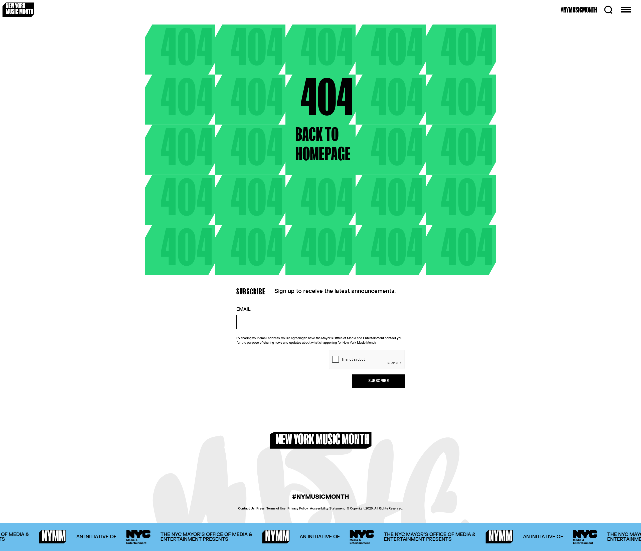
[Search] (608, 10)
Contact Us (246, 508)
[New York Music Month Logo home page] (18, 10)
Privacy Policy (297, 508)
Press (260, 508)
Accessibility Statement (327, 508)
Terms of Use (275, 508)
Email (243, 309)
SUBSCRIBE (378, 381)
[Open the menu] (625, 10)
